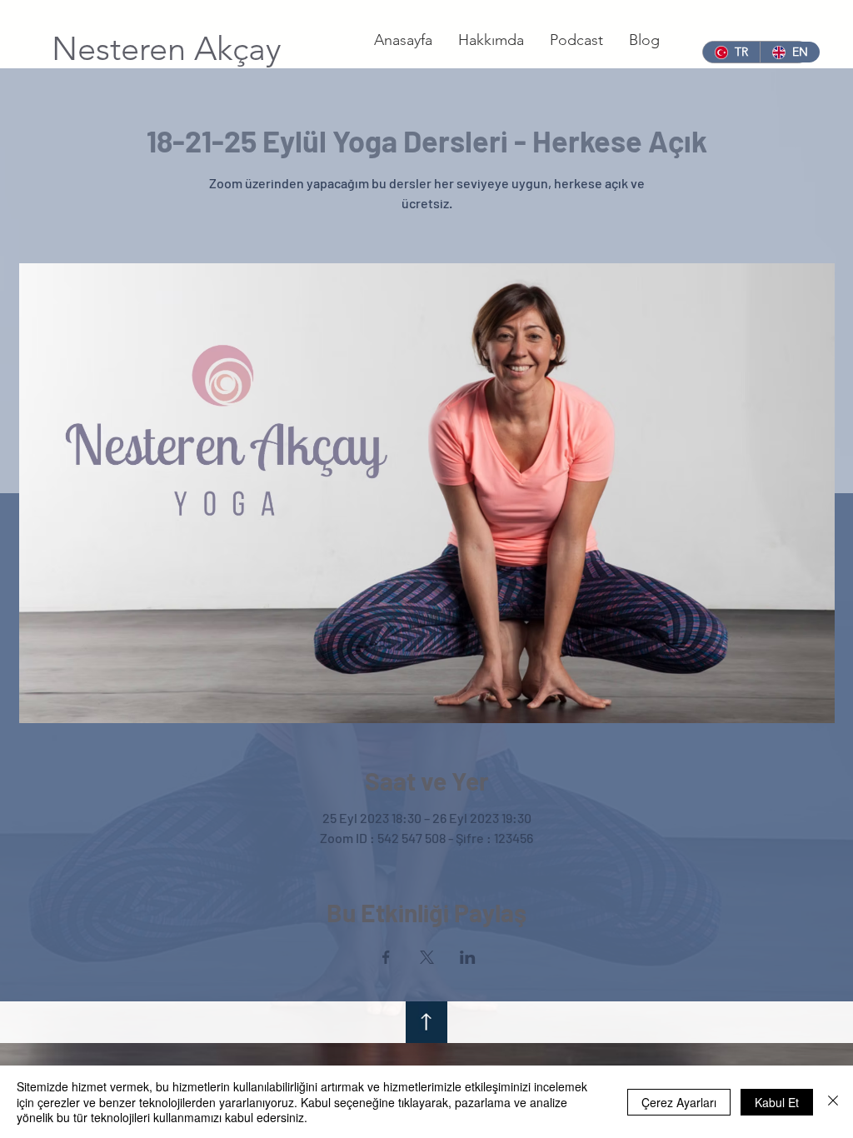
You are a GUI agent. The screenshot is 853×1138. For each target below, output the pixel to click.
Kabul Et (777, 1102)
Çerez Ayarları (678, 1102)
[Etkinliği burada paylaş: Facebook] (386, 957)
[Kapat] (833, 1102)
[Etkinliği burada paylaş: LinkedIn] (468, 957)
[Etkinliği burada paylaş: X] (427, 957)
